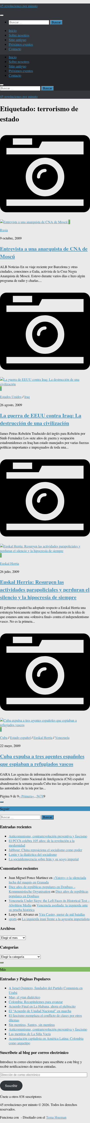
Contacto (15, 49)
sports (13, 919)
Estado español (20, 737)
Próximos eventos (21, 44)
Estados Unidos (11, 396)
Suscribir (11, 1085)
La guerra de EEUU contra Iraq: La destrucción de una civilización (40, 419)
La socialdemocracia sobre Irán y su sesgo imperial (44, 859)
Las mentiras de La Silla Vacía (30, 1033)
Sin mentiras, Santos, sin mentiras (32, 1024)
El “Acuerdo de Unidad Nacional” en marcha (40, 1011)
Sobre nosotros (19, 35)
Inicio (13, 30)
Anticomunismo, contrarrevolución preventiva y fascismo (48, 836)
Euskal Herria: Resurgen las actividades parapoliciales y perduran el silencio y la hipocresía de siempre (45, 589)
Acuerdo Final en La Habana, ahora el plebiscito (42, 1006)
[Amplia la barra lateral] (1, 802)
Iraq (27, 396)
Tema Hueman (56, 1117)
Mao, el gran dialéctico (24, 997)
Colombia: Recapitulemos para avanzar (36, 1001)
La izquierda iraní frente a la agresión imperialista (56, 919)
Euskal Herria (9, 563)
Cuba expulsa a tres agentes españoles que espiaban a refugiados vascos (42, 760)
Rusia (4, 230)
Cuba (3, 737)
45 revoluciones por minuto (19, 5)
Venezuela (62, 737)
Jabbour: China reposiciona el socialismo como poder (45, 849)
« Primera (25, 796)
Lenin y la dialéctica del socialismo (33, 854)
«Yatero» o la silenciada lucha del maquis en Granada (47, 879)
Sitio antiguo (17, 39)
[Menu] (1, 15)
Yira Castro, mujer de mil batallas (62, 914)
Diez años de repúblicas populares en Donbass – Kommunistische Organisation (42, 889)
